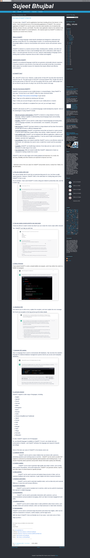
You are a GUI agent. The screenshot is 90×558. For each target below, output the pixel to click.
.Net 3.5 (77, 209)
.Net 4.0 (69, 210)
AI (76, 213)
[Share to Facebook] (35, 543)
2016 (69, 56)
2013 (69, 61)
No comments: (27, 543)
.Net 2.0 (67, 209)
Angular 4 (68, 215)
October (70, 35)
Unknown (69, 260)
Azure (70, 219)
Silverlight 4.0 (73, 228)
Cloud (76, 221)
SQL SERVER (68, 229)
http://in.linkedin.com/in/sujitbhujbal (23, 535)
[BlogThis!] (33, 543)
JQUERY (72, 226)
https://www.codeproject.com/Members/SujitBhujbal (27, 531)
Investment (73, 225)
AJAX (67, 214)
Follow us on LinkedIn (70, 194)
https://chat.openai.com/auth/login (29, 95)
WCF (69, 232)
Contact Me (34, 11)
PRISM (67, 228)
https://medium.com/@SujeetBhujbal (23, 537)
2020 (69, 50)
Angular (70, 214)
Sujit (68, 258)
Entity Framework (68, 223)
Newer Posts (15, 547)
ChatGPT (67, 221)
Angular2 (74, 216)
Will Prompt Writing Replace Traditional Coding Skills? (72, 133)
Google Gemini (69, 224)
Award (67, 219)
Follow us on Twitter (70, 186)
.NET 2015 (72, 209)
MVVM (71, 227)
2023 (69, 45)
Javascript (68, 226)
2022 (69, 47)
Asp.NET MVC (75, 218)
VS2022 (77, 231)
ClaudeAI (72, 221)
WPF (74, 234)
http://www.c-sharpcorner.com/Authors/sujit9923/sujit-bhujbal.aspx (30, 533)
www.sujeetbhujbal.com (19, 530)
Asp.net (74, 217)
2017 (69, 55)
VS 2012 (69, 231)
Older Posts (61, 547)
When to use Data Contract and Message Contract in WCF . (72, 89)
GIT (73, 223)
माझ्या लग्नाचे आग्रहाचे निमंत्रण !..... (71, 124)
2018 (69, 53)
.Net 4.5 (73, 210)
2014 (69, 59)
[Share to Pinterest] (36, 543)
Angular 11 (75, 214)
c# (73, 219)
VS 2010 (76, 230)
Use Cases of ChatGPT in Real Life (22, 18)
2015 (69, 58)
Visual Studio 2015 (75, 229)
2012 (69, 62)
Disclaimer (40, 11)
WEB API (75, 232)
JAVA (76, 225)
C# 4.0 (76, 219)
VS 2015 (73, 231)
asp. (71, 217)
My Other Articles (27, 11)
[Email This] (32, 543)
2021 (69, 48)
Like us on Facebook (70, 182)
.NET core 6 (73, 212)
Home (14, 11)
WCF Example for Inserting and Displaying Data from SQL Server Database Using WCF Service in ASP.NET (72, 107)
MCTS (76, 226)
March (70, 43)
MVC (67, 227)
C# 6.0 (70, 220)
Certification (75, 220)
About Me (19, 11)
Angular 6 (74, 215)
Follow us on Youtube (70, 197)
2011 (69, 64)
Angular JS (68, 216)
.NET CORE (71, 211)
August (70, 42)
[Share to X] (34, 543)
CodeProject (68, 222)
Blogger (56, 555)
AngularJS (67, 217)
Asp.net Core (68, 218)
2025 (69, 32)
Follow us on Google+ (70, 190)
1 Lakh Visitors (72, 213)
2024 (69, 34)
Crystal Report (74, 222)
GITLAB (76, 223)
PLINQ (76, 227)
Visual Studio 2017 (70, 230)
